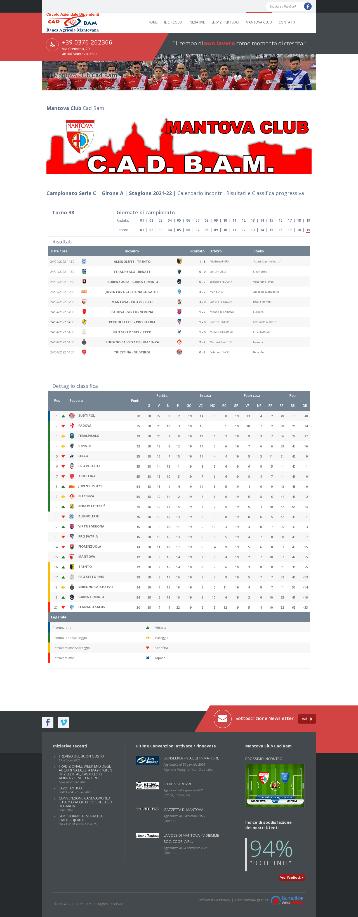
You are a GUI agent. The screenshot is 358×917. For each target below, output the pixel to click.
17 (290, 220)
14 (262, 220)
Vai (306, 718)
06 (188, 220)
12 (244, 220)
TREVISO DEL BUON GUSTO (81, 758)
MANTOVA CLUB (259, 22)
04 (170, 220)
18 (299, 220)
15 (271, 220)
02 (151, 220)
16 (280, 220)
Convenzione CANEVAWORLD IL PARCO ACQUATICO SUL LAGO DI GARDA (85, 804)
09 (216, 220)
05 (179, 220)
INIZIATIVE (197, 22)
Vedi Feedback (291, 878)
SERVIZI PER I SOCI (225, 22)
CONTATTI (287, 22)
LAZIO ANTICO (75, 789)
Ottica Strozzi (177, 783)
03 (160, 220)
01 (142, 220)
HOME (152, 22)
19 (308, 220)
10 (225, 220)
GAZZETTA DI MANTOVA (183, 809)
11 (234, 220)
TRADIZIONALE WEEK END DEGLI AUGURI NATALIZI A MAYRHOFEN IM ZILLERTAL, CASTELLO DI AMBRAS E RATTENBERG (85, 774)
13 (253, 220)
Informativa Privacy (214, 900)
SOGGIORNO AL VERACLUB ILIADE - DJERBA (81, 819)
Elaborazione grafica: (253, 900)
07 (197, 220)
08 (207, 220)
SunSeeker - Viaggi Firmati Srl (191, 758)
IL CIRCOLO (173, 22)
